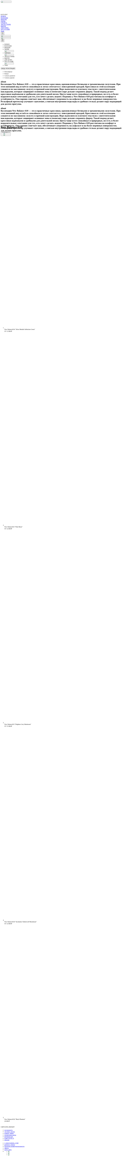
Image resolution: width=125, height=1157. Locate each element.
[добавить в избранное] (6, 36)
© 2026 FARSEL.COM (11, 1143)
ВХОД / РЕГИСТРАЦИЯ (8, 68)
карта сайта (8, 1149)
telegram (6, 1140)
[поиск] (2, 33)
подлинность (8, 1130)
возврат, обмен (9, 1133)
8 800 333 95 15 (9, 1138)
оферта (6, 1148)
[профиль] (6, 38)
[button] (62, 16)
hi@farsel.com (8, 1136)
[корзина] (2, 40)
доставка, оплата (9, 1132)
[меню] (6, 2)
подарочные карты (10, 1135)
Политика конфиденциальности (14, 1146)
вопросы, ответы (9, 1145)
